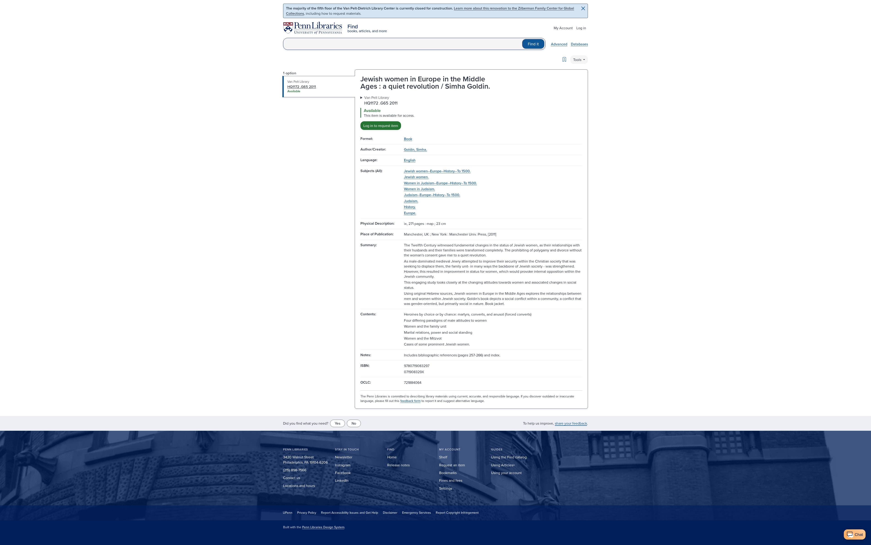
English (410, 160)
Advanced (559, 43)
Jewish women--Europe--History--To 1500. (437, 170)
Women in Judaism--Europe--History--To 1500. (440, 182)
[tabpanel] (471, 112)
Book (408, 138)
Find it (533, 44)
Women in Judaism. (419, 188)
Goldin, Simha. (415, 149)
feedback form (410, 401)
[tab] (318, 86)
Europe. (410, 212)
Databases (579, 43)
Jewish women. (416, 176)
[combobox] (403, 44)
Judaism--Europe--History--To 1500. (432, 194)
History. (410, 206)
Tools (577, 59)
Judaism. (411, 200)
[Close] (583, 8)
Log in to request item (380, 125)
